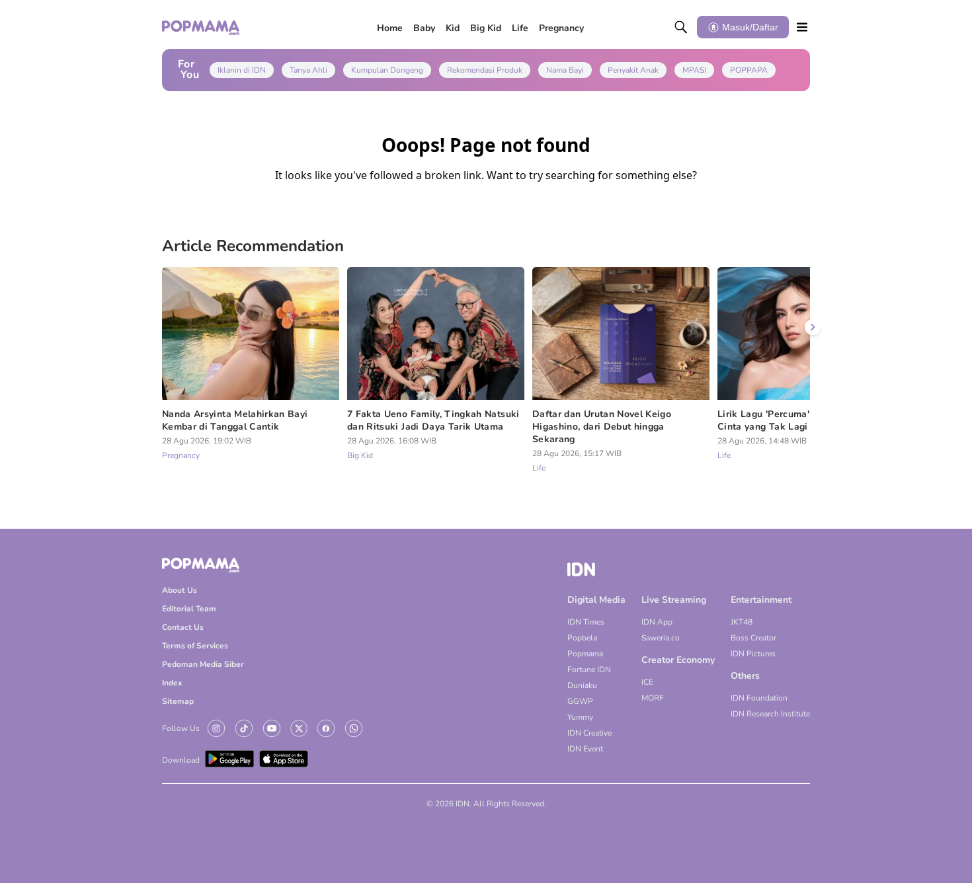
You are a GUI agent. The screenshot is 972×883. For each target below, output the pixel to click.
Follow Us (181, 728)
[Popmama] (201, 27)
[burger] (802, 27)
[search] (681, 27)
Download (181, 760)
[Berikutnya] (813, 327)
